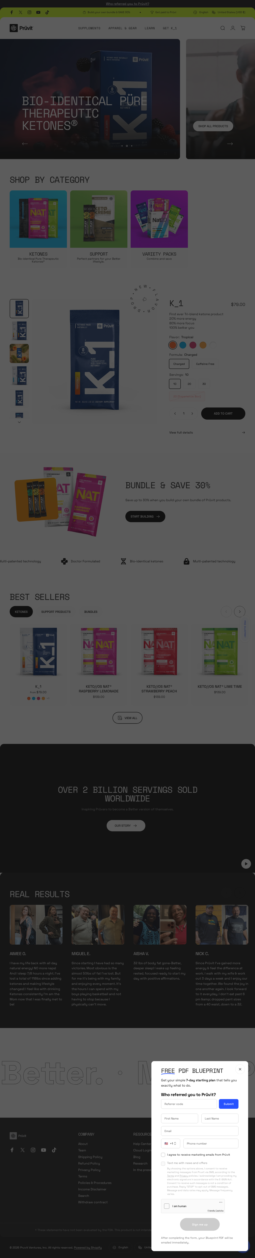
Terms (170, 1175)
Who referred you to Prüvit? (188, 1094)
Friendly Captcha (216, 1210)
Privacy (184, 1175)
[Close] (240, 1069)
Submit (229, 1104)
